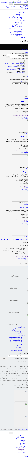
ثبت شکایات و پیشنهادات (15, 32)
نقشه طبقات (18, 14)
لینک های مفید (21, 327)
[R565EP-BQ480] (20, 69)
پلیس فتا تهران (18, 331)
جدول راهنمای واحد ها (16, 15)
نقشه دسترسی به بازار (16, 34)
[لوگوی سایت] (21, 2)
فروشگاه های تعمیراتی (16, 338)
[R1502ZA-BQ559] (19, 64)
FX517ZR (15, 72)
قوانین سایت (18, 23)
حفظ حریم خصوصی (16, 350)
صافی (8, 56)
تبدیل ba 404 (24, 136)
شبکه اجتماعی (18, 31)
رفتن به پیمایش (24, 0)
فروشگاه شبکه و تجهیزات (15, 337)
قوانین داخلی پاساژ (17, 25)
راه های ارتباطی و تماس (15, 35)
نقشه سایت (19, 346)
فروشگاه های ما (20, 335)
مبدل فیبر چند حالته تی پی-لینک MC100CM (14, 239)
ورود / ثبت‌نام (21, 452)
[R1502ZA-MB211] (19, 61)
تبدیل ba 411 (24, 207)
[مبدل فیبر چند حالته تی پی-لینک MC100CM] (20, 235)
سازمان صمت (18, 333)
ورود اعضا (25, 5)
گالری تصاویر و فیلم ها (16, 26)
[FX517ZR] (21, 72)
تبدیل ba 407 (24, 101)
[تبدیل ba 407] (20, 95)
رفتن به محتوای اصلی (14, 0)
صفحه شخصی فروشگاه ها (15, 17)
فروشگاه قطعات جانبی (16, 340)
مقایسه (23, 450)
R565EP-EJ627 (12, 66)
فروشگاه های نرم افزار (16, 341)
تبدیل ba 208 (24, 172)
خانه (27, 76)
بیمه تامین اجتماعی (17, 328)
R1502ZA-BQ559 (9, 64)
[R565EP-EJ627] (20, 66)
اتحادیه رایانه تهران (17, 330)
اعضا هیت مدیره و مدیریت (15, 28)
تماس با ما (22, 344)
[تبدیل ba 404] (20, 130)
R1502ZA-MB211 (9, 61)
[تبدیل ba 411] (20, 201)
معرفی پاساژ (18, 22)
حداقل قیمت (24, 55)
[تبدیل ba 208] (20, 166)
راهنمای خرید (18, 348)
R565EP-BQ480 (11, 69)
